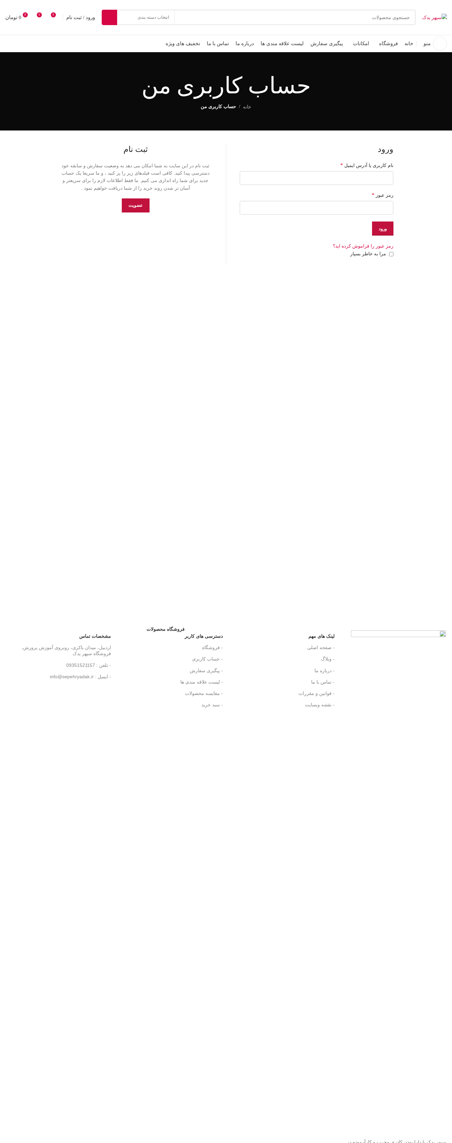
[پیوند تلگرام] (12, 43)
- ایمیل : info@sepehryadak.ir (80, 676)
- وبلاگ (328, 659)
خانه (247, 106)
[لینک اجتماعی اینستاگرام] (45, 43)
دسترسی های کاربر (185, 634)
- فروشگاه (212, 647)
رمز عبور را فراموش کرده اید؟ (363, 246)
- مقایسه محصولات (204, 693)
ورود (383, 228)
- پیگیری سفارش (206, 670)
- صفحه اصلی (321, 647)
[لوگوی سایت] (434, 17)
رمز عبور (382, 195)
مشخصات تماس (95, 636)
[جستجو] (109, 17)
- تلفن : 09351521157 (88, 665)
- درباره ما (324, 670)
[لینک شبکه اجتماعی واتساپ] (28, 43)
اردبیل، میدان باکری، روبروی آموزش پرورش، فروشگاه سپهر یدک (66, 650)
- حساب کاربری (207, 659)
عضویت (135, 205)
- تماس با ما (323, 682)
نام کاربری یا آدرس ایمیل (366, 165)
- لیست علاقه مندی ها (201, 682)
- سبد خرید (212, 704)
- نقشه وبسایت (320, 704)
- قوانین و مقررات (316, 693)
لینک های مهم (321, 636)
